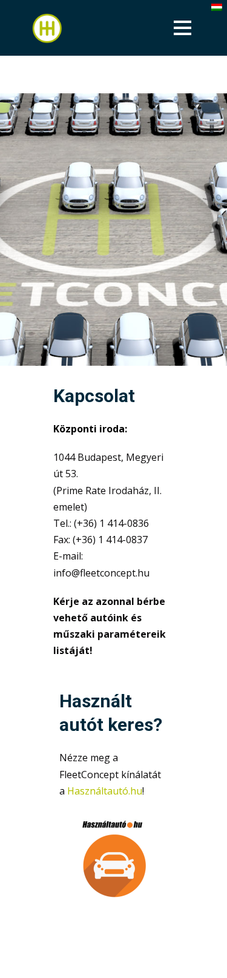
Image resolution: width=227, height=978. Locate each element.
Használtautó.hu (104, 791)
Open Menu (182, 27)
